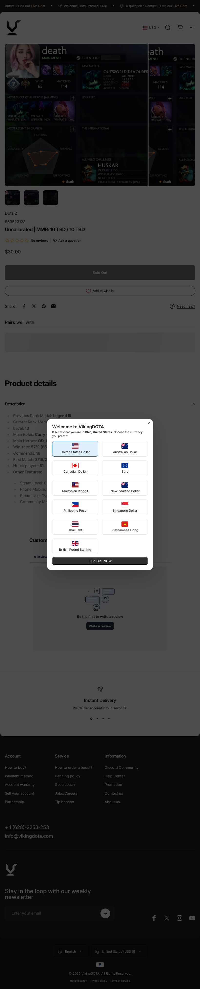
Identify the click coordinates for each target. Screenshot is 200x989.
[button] (75, 449)
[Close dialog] (149, 422)
